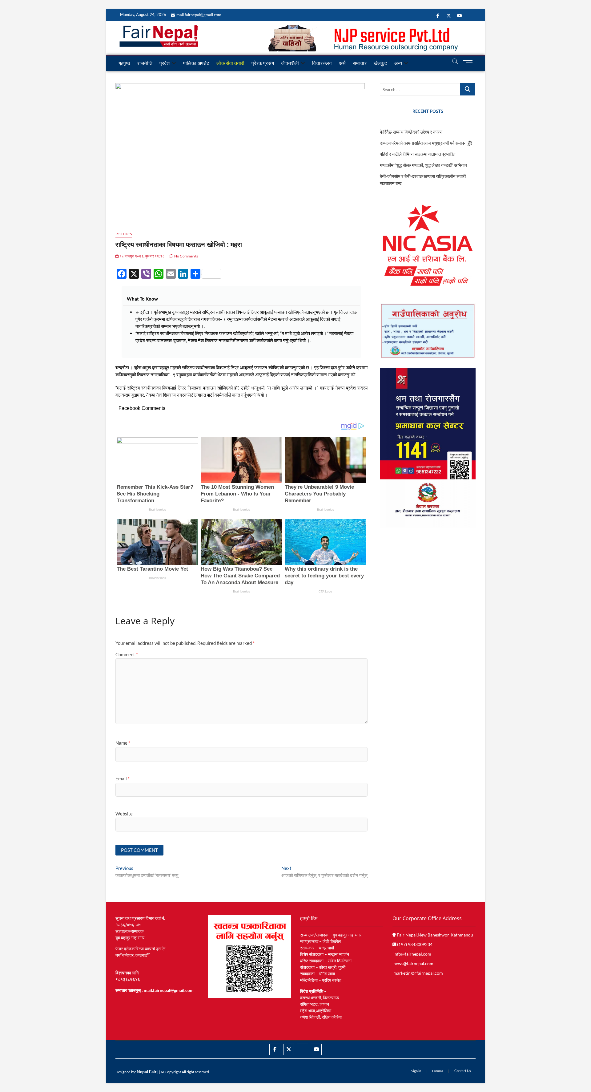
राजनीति (144, 63)
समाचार (360, 63)
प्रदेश (164, 63)
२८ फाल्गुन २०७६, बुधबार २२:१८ (141, 256)
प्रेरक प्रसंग (262, 63)
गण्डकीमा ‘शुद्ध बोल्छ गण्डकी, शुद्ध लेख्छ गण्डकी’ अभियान (423, 165)
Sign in (416, 1071)
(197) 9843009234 (414, 944)
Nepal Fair (147, 1071)
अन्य (398, 63)
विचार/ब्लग (322, 63)
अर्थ (342, 63)
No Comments (186, 256)
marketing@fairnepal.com (418, 973)
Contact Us (462, 1071)
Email (122, 778)
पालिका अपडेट (196, 63)
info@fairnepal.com (412, 954)
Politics (123, 234)
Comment (126, 654)
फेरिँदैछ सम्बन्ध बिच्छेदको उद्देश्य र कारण (411, 132)
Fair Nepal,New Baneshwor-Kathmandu (434, 934)
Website (124, 813)
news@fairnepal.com (413, 963)
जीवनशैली (290, 63)
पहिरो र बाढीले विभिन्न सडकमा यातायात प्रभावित (417, 154)
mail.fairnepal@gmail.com (198, 14)
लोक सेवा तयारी (230, 63)
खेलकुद (380, 63)
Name (122, 743)
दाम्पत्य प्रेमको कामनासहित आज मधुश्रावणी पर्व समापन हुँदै (426, 143)
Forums (437, 1071)
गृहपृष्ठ (124, 63)
